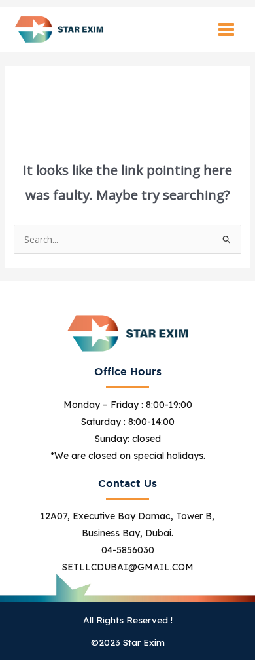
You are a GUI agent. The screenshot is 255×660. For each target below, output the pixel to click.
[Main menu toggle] (227, 29)
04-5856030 (127, 550)
